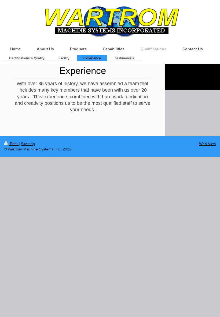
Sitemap (28, 144)
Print (14, 144)
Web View (207, 144)
